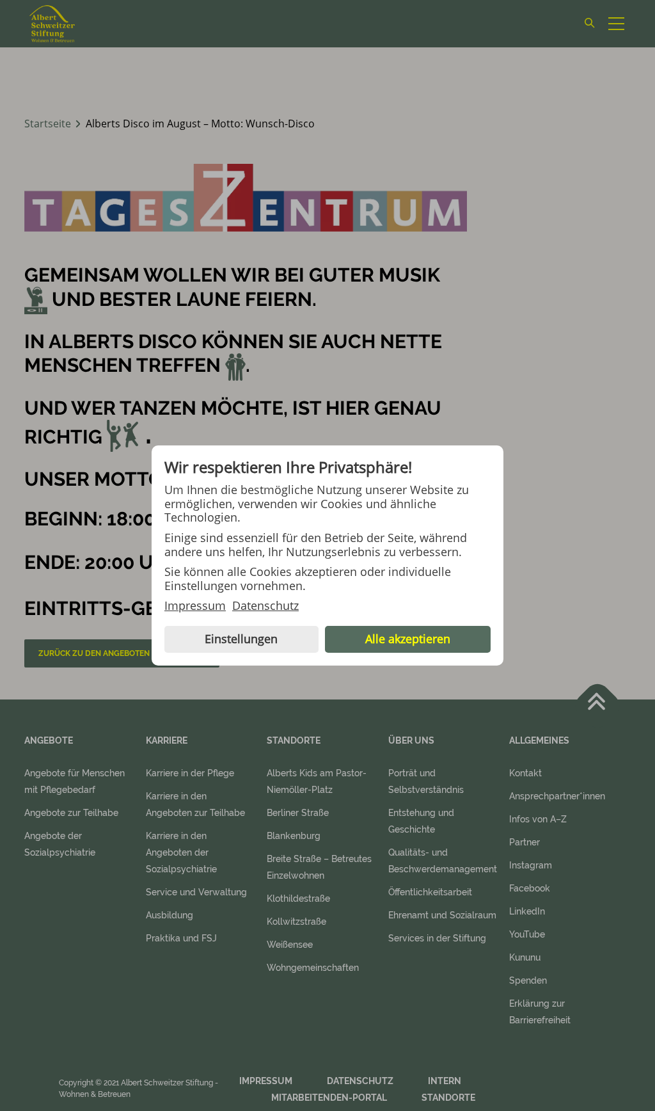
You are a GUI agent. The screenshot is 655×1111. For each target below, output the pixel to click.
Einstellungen (241, 638)
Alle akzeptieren (407, 638)
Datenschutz (265, 606)
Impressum (195, 606)
